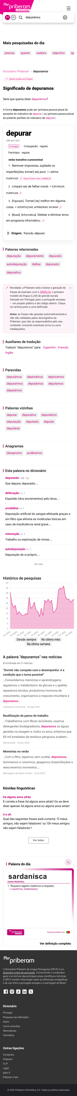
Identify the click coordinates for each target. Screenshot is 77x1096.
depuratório (49, 415)
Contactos (8, 1054)
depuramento (35, 256)
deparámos (14, 390)
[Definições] (65, 17)
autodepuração (17, 264)
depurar (12, 415)
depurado (55, 256)
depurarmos (15, 383)
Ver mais (38, 564)
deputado (32, 421)
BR (13, 17)
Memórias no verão (16, 751)
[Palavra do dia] (68, 862)
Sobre (6, 1021)
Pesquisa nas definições (16, 1017)
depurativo (14, 272)
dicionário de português (19, 972)
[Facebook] (6, 993)
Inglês (9, 352)
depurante (12, 478)
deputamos (56, 383)
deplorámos (35, 377)
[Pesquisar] (20, 17)
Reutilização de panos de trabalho (25, 715)
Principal (7, 1012)
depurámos (39, 99)
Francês (63, 347)
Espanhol (49, 347)
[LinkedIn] (24, 993)
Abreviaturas (9, 1030)
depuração (14, 256)
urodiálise (12, 508)
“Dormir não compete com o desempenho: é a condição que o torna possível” (33, 672)
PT (7, 17)
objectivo (59, 53)
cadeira (41, 53)
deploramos (56, 377)
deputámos (35, 383)
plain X (6, 1072)
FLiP (5, 1063)
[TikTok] (18, 993)
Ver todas (38, 840)
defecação (12, 493)
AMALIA (45, 292)
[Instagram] (12, 993)
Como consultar (11, 1026)
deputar (49, 421)
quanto (25, 53)
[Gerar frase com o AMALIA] (20, 193)
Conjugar (13, 146)
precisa (9, 53)
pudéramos (34, 453)
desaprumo (14, 453)
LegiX (6, 1068)
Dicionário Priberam (16, 71)
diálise (36, 264)
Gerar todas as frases (21, 79)
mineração (12, 534)
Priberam (8, 1059)
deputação (14, 421)
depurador (52, 264)
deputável (13, 428)
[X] (31, 993)
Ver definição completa (55, 943)
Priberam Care (10, 1077)
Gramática (8, 1035)
